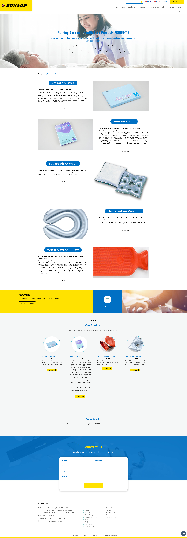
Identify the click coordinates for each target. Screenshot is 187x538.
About (123, 7)
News (179, 7)
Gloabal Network (91, 517)
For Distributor (178, 2)
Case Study (143, 7)
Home (115, 7)
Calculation (155, 7)
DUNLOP (109, 510)
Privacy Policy (90, 526)
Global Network (168, 7)
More (63, 108)
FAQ (86, 522)
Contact (181, 12)
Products (131, 7)
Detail (51, 370)
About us (88, 510)
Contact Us (89, 524)
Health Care (110, 512)
